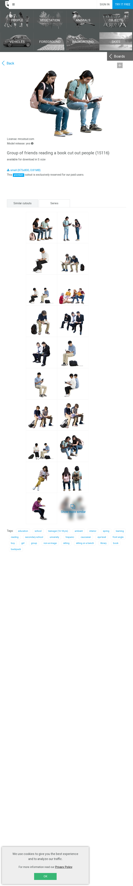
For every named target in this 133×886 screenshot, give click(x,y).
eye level (101, 537)
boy (13, 543)
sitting (66, 543)
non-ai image (50, 543)
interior (92, 531)
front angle (118, 537)
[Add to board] (120, 65)
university (54, 537)
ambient (79, 531)
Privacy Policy (63, 867)
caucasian (86, 537)
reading (15, 537)
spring (106, 531)
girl (22, 543)
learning (120, 531)
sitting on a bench (85, 543)
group (34, 543)
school (38, 531)
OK (45, 876)
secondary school (34, 537)
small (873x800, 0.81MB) (25, 170)
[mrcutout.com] (4, 4)
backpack (16, 549)
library (103, 543)
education (23, 531)
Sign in (104, 4)
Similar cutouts (23, 203)
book (115, 543)
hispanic (70, 537)
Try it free (122, 4)
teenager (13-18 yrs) (58, 531)
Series (54, 203)
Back (10, 63)
